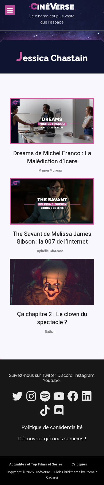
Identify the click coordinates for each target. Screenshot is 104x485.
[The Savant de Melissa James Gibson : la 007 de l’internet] (52, 201)
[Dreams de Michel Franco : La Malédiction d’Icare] (52, 121)
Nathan (50, 332)
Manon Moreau (50, 170)
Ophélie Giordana (50, 251)
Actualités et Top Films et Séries (36, 464)
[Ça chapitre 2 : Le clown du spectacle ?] (52, 282)
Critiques (79, 464)
